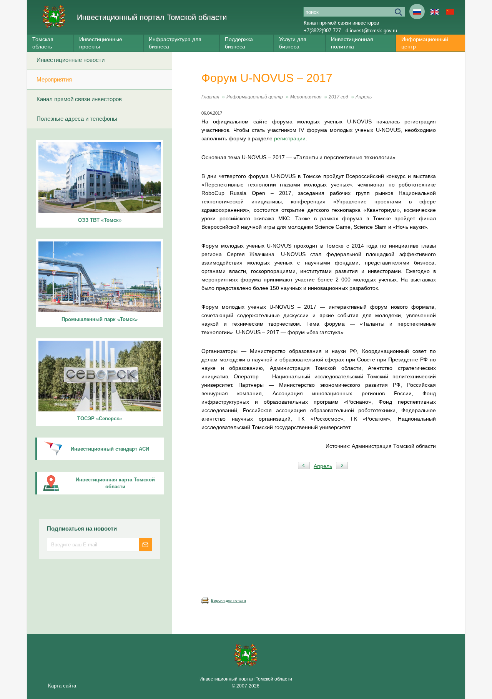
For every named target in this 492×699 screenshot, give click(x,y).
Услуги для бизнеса (292, 43)
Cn (449, 11)
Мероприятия (54, 79)
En (434, 11)
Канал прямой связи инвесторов (341, 23)
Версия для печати (228, 600)
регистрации (290, 138)
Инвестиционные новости (71, 60)
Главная (210, 97)
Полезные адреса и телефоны (77, 118)
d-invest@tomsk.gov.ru (371, 30)
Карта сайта (62, 686)
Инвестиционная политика (352, 43)
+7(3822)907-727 (322, 30)
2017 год (338, 97)
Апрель (364, 97)
